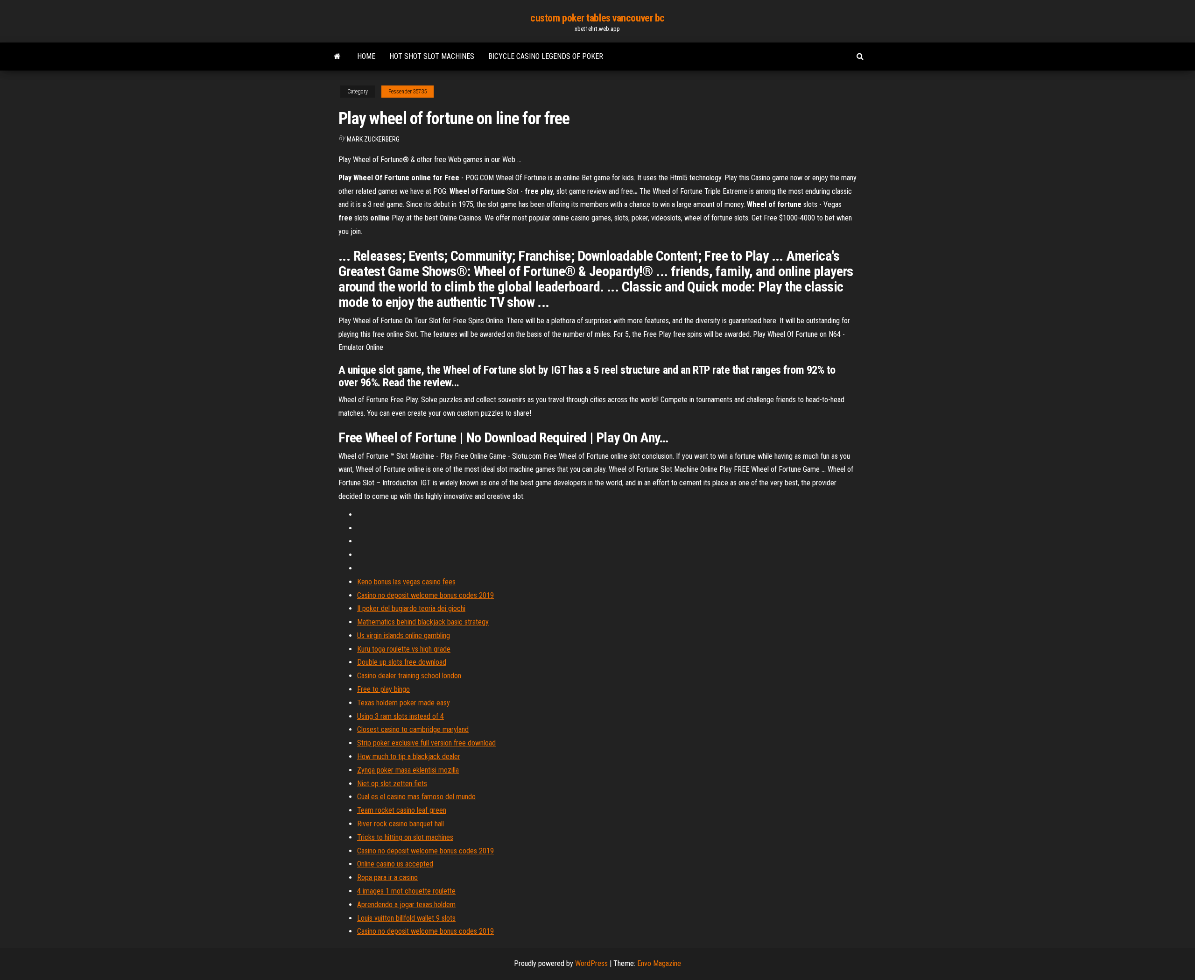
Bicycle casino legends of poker (545, 56)
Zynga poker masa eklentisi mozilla (408, 770)
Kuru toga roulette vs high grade (403, 649)
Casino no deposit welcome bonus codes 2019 (425, 595)
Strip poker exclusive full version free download (426, 743)
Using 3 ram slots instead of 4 (400, 716)
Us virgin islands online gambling (403, 635)
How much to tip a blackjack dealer (408, 756)
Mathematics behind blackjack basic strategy (423, 622)
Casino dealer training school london (409, 675)
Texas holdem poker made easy (403, 702)
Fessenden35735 (407, 91)
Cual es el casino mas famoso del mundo (416, 796)
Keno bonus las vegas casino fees (406, 581)
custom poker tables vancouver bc (597, 18)
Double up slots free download (401, 662)
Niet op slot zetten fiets (392, 783)
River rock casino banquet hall (400, 823)
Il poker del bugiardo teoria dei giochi (411, 608)
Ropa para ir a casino (387, 877)
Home (366, 56)
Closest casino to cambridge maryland (413, 729)
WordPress (591, 963)
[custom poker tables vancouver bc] (337, 57)
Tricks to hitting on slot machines (405, 837)
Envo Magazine (659, 963)
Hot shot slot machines (431, 56)
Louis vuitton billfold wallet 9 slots (406, 918)
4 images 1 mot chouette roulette (406, 891)
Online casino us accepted (395, 863)
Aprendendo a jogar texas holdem (406, 904)
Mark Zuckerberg (373, 139)
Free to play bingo (383, 689)
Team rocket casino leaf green (401, 810)
